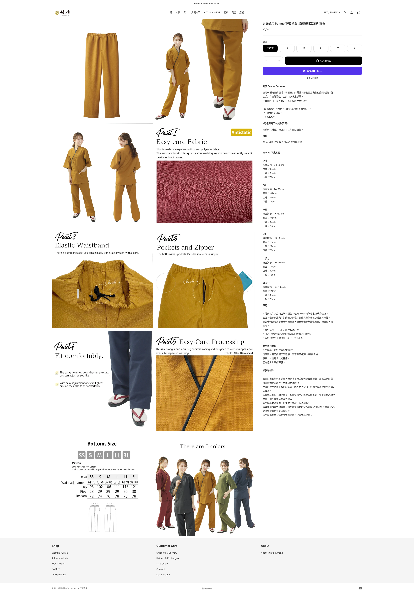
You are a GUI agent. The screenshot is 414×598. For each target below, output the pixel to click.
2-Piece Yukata (60, 558)
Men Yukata (58, 563)
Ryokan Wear (59, 574)
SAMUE (56, 569)
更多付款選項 (312, 78)
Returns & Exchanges (167, 558)
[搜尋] (344, 12)
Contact (160, 569)
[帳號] (351, 12)
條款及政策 (207, 588)
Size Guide (162, 563)
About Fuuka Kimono (272, 552)
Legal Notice (163, 574)
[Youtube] (360, 588)
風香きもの (64, 588)
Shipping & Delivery (166, 552)
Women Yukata (60, 552)
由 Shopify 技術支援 (78, 588)
